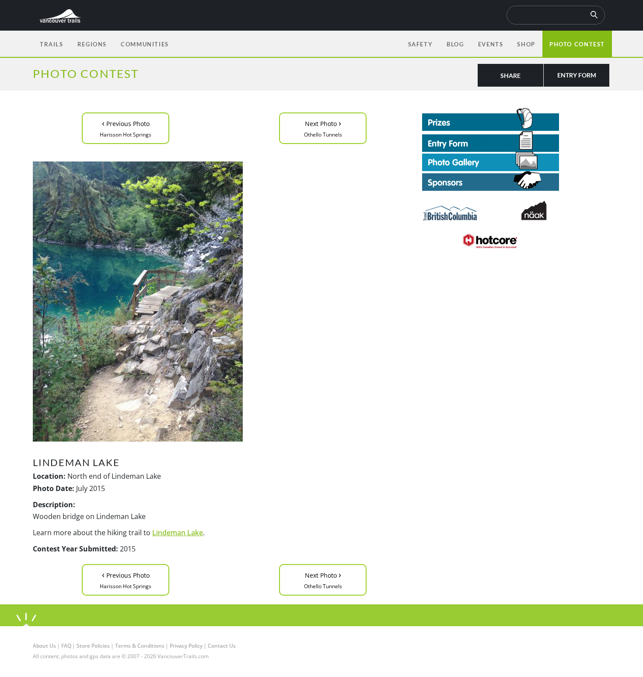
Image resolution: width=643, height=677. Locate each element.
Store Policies (93, 645)
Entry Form (576, 75)
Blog (455, 44)
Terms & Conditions (139, 645)
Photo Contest (577, 44)
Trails (51, 44)
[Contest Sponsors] (516, 181)
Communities (145, 44)
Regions (92, 44)
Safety (420, 44)
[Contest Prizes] (516, 119)
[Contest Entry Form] (516, 141)
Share (510, 75)
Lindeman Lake (177, 532)
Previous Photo (125, 127)
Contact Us (222, 645)
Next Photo (323, 127)
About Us (44, 645)
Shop (526, 44)
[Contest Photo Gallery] (490, 160)
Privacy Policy (186, 645)
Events (490, 44)
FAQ (66, 645)
